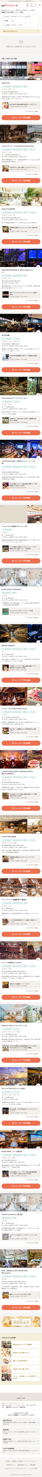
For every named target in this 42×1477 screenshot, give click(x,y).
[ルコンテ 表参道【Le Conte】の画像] (21, 950)
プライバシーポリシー (30, 1461)
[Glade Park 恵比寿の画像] (21, 197)
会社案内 (8, 1461)
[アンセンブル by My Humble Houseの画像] (21, 696)
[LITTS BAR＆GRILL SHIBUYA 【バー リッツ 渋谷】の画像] (21, 449)
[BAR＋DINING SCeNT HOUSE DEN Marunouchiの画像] (21, 1258)
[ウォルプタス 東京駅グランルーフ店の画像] (21, 514)
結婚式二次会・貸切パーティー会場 (11, 1405)
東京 (23, 1405)
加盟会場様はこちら (22, 1465)
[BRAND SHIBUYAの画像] (21, 633)
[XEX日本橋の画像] (21, 323)
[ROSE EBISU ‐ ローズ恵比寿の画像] (21, 1139)
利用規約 (14, 1461)
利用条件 (20, 1461)
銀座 (3, 1407)
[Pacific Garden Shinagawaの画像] (21, 577)
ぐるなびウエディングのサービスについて (16, 1468)
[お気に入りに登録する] (38, 80)
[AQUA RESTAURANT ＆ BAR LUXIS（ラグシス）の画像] (21, 258)
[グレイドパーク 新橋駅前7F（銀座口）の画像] (21, 887)
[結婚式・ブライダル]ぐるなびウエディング (13, 1403)
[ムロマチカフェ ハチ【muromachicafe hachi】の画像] (21, 134)
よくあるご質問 (33, 1468)
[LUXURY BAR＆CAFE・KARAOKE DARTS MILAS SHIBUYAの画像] (21, 759)
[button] (21, 1422)
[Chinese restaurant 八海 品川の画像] (21, 1202)
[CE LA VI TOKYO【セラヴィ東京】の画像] (21, 1076)
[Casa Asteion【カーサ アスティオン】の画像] (21, 386)
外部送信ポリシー (11, 1465)
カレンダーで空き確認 (22, 117)
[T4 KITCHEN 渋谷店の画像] (21, 824)
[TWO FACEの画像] (21, 71)
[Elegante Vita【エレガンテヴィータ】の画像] (21, 1013)
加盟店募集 (33, 1465)
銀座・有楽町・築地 (31, 1405)
